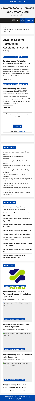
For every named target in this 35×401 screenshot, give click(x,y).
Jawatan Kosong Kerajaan (10, 57)
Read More (8, 79)
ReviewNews (13, 399)
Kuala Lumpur (23, 57)
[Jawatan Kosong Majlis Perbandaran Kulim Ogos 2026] (17, 342)
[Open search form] (17, 20)
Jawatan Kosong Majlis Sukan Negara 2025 (16, 234)
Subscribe (29, 20)
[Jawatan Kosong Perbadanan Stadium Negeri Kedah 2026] (17, 372)
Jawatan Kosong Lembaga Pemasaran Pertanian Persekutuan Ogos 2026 (17, 293)
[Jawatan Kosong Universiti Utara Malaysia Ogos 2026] (17, 312)
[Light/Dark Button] (13, 20)
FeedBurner (21, 131)
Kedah (22, 319)
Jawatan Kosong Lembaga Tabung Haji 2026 (17, 230)
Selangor (23, 286)
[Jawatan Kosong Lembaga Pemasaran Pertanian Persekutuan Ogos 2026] (17, 279)
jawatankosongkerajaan (9, 66)
